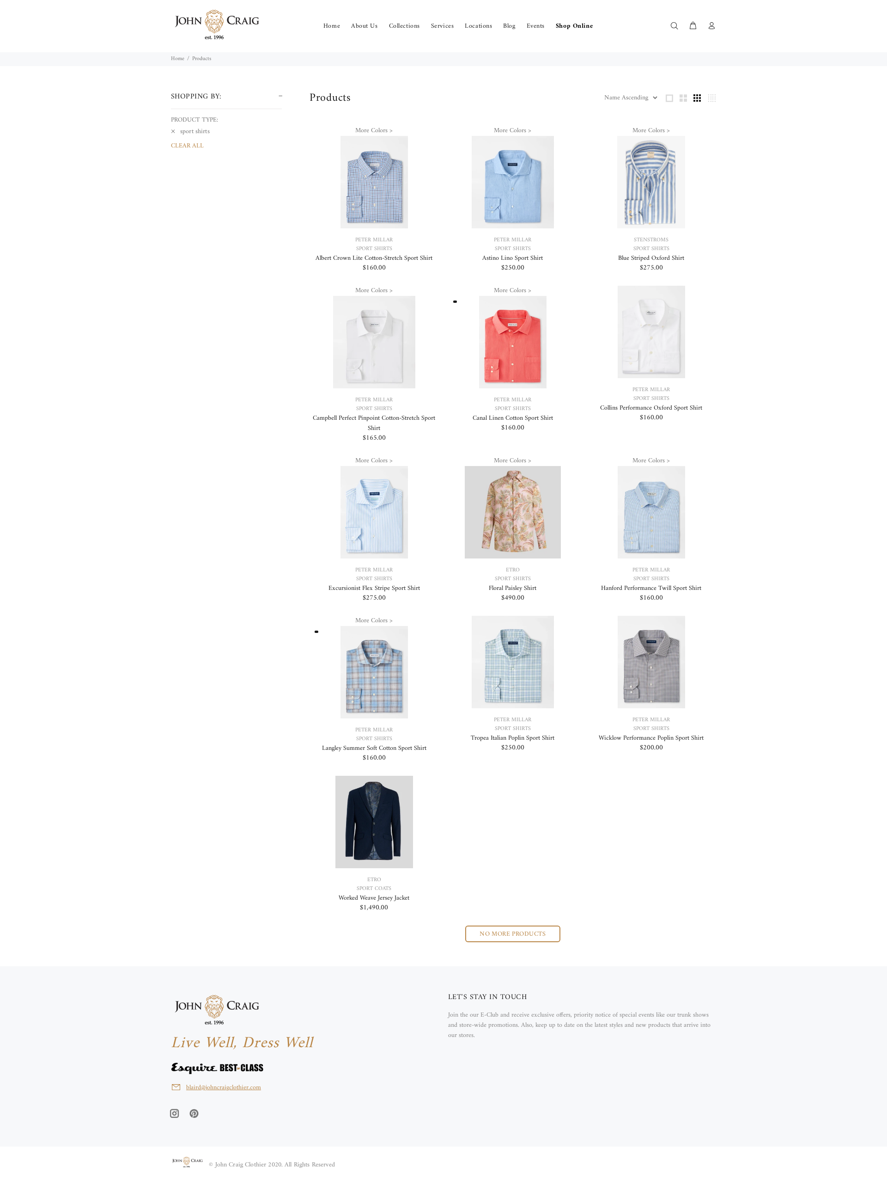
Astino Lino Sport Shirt (512, 258)
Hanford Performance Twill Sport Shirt (651, 588)
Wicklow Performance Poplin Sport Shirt (651, 738)
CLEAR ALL (187, 146)
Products (201, 59)
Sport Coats (374, 889)
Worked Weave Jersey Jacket (374, 898)
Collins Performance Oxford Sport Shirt (651, 408)
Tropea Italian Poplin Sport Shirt (512, 738)
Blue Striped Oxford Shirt (651, 258)
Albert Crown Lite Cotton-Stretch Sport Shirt (374, 258)
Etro (513, 570)
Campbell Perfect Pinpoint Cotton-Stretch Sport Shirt (374, 423)
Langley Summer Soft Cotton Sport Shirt (374, 748)
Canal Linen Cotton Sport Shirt (513, 418)
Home (177, 59)
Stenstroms (651, 240)
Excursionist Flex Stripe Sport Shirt (374, 588)
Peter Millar (374, 240)
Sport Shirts (374, 249)
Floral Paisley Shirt (512, 588)
